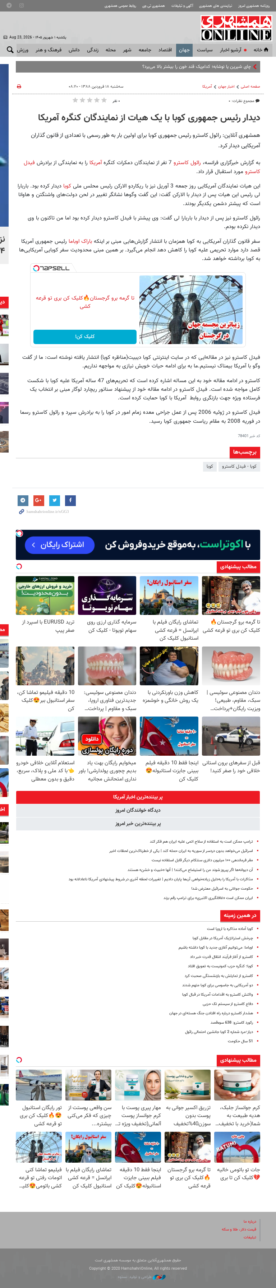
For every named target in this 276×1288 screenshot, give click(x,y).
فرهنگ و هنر (48, 50)
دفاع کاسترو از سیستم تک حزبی (228, 1004)
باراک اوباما (79, 241)
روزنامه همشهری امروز (254, 6)
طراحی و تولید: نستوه (135, 1277)
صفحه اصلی (250, 87)
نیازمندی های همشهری (215, 6)
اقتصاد (165, 50)
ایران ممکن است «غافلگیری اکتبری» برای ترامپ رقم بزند (208, 898)
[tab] (138, 797)
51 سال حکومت (240, 1041)
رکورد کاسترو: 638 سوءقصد (232, 1023)
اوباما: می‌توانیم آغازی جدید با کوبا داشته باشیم (216, 948)
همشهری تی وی (153, 6)
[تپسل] (36, 268)
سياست (205, 50)
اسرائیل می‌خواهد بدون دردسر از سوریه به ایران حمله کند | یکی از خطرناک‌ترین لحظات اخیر (181, 851)
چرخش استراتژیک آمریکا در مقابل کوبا (223, 938)
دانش (74, 50)
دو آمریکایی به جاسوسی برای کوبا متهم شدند (217, 985)
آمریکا (207, 87)
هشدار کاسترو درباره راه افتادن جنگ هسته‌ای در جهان (211, 1013)
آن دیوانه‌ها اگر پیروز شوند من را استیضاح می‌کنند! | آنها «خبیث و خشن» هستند (190, 870)
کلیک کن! (85, 337)
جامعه (145, 50)
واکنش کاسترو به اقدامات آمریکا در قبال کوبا (217, 995)
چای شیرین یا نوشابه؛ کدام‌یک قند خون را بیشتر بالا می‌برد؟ (196, 66)
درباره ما (250, 1222)
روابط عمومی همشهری (120, 6)
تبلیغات (250, 1237)
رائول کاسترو (187, 162)
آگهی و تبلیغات (182, 6)
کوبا (66, 186)
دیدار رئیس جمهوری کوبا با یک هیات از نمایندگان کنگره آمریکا (149, 118)
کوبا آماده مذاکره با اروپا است (230, 929)
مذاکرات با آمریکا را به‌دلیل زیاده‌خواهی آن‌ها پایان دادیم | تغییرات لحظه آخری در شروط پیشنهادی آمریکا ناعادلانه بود (161, 879)
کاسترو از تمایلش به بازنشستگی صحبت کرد (219, 976)
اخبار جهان (226, 87)
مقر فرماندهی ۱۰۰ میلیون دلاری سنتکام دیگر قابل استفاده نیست (202, 860)
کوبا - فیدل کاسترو (239, 466)
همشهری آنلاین (232, 28)
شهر (127, 50)
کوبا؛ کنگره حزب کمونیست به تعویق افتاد (220, 966)
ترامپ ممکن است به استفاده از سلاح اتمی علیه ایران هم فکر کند (201, 842)
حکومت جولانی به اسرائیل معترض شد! (222, 889)
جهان (184, 50)
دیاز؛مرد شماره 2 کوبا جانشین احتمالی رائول (219, 1032)
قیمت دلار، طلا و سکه (239, 1230)
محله (111, 50)
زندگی (92, 50)
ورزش (22, 50)
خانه (258, 50)
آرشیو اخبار (230, 50)
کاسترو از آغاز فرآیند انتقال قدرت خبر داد (221, 957)
